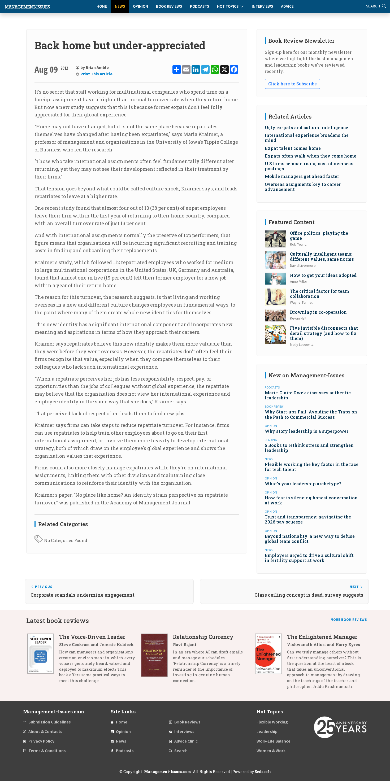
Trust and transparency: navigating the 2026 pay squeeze (308, 519)
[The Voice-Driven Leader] (43, 661)
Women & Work (271, 751)
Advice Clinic (186, 741)
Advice (287, 6)
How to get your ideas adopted (323, 275)
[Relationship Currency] (157, 661)
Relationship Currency (203, 636)
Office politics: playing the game (319, 235)
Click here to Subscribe (292, 83)
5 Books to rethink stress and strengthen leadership (309, 447)
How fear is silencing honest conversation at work (311, 500)
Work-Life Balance (274, 741)
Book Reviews (169, 6)
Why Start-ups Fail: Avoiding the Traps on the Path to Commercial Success (311, 414)
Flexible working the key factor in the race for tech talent (311, 466)
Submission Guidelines (49, 722)
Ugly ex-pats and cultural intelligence (306, 127)
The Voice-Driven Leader (92, 636)
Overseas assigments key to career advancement (303, 186)
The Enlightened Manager (322, 636)
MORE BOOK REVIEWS (349, 619)
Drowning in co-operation (318, 312)
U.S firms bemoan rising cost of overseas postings (309, 166)
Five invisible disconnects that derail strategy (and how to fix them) (324, 333)
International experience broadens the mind (307, 137)
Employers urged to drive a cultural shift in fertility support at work (309, 557)
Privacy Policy (41, 741)
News (120, 6)
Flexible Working (272, 722)
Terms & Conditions (47, 751)
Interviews (262, 6)
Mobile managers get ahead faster (302, 176)
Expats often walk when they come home (310, 156)
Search (181, 751)
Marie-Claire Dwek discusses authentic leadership (308, 395)
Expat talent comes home (293, 148)
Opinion (140, 6)
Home (102, 6)
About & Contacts (45, 732)
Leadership (267, 732)
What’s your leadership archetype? (303, 483)
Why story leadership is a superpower (306, 431)
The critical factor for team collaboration (319, 293)
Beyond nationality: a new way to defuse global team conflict (310, 538)
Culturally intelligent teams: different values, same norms (322, 256)
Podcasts (199, 6)
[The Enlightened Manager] (271, 663)
